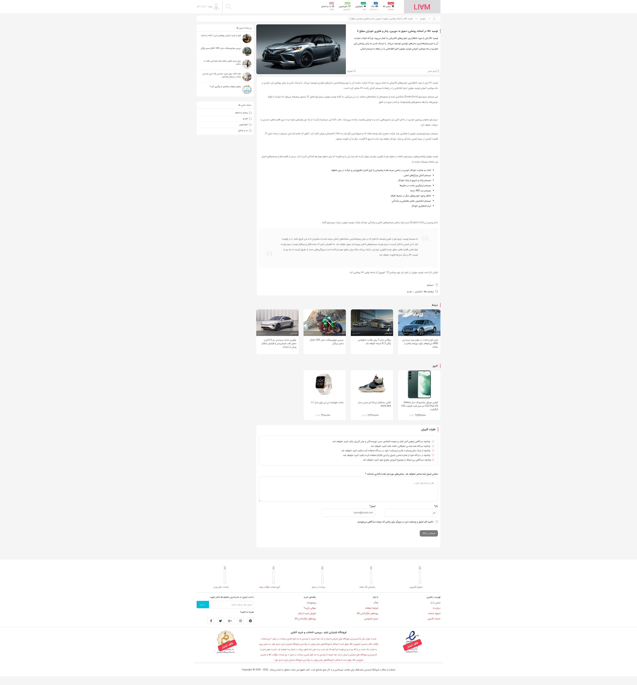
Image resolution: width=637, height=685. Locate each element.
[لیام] (422, 6)
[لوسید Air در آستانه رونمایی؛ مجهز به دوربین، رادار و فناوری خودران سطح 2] (301, 49)
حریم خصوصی (371, 618)
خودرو (422, 18)
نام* (436, 506)
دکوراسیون (243, 124)
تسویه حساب (434, 613)
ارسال (202, 604)
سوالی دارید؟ (310, 608)
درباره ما (436, 608)
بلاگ (376, 603)
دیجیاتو (430, 285)
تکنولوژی (419, 291)
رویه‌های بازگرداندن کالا (367, 613)
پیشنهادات (311, 603)
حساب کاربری (434, 618)
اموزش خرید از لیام (307, 613)
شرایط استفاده (371, 608)
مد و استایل (243, 130)
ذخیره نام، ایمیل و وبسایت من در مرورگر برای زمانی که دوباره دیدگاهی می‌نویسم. (395, 522)
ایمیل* (372, 506)
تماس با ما (435, 603)
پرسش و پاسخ (242, 112)
